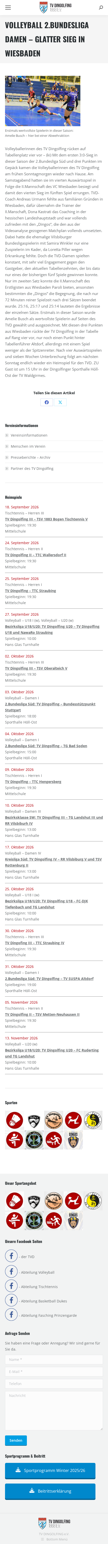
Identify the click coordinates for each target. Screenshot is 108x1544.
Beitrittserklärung (54, 1491)
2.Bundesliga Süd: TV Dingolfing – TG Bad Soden (46, 745)
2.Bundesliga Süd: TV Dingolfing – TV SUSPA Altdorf (49, 978)
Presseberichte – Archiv (30, 457)
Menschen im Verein (28, 446)
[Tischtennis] (54, 1140)
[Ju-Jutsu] (93, 1120)
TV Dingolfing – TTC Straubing (30, 590)
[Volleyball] (73, 1140)
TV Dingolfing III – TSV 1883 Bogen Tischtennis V (46, 519)
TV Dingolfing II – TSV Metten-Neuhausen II (42, 1014)
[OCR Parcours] (34, 1140)
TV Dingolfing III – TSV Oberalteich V (36, 668)
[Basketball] (34, 1120)
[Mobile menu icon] (8, 8)
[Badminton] (15, 1120)
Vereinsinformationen (29, 435)
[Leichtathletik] (15, 1140)
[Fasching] (54, 1120)
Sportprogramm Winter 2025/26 (54, 1470)
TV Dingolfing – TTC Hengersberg (33, 781)
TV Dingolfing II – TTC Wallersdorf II (35, 554)
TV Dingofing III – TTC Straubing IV (34, 942)
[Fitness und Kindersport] (73, 1120)
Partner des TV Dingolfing (32, 468)
